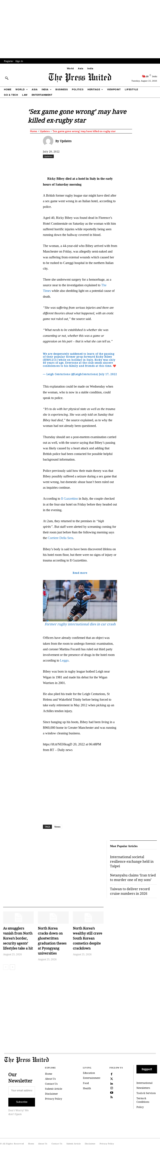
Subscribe (22, 1101)
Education (89, 1073)
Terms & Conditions (142, 1100)
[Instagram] (112, 1088)
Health (87, 1088)
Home (33, 131)
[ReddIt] (91, 165)
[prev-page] (5, 967)
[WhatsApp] (101, 165)
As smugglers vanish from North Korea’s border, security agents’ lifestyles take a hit (18, 938)
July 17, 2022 (108, 374)
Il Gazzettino (69, 498)
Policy (140, 1107)
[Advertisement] (80, 29)
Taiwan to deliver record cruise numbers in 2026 (130, 891)
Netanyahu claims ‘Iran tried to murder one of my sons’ (133, 877)
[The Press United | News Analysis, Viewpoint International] (80, 77)
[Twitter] (112, 1078)
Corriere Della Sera (60, 538)
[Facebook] (72, 165)
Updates (45, 131)
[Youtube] (112, 1092)
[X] (82, 165)
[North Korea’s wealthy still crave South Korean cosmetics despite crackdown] (88, 917)
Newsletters (143, 1088)
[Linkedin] (110, 165)
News (57, 826)
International (144, 1083)
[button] (6, 78)
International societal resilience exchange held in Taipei (132, 862)
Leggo (64, 660)
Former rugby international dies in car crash (80, 624)
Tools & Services (146, 1093)
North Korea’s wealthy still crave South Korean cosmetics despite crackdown (87, 938)
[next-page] (12, 967)
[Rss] (112, 1097)
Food (86, 1083)
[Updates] (49, 141)
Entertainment (91, 1078)
